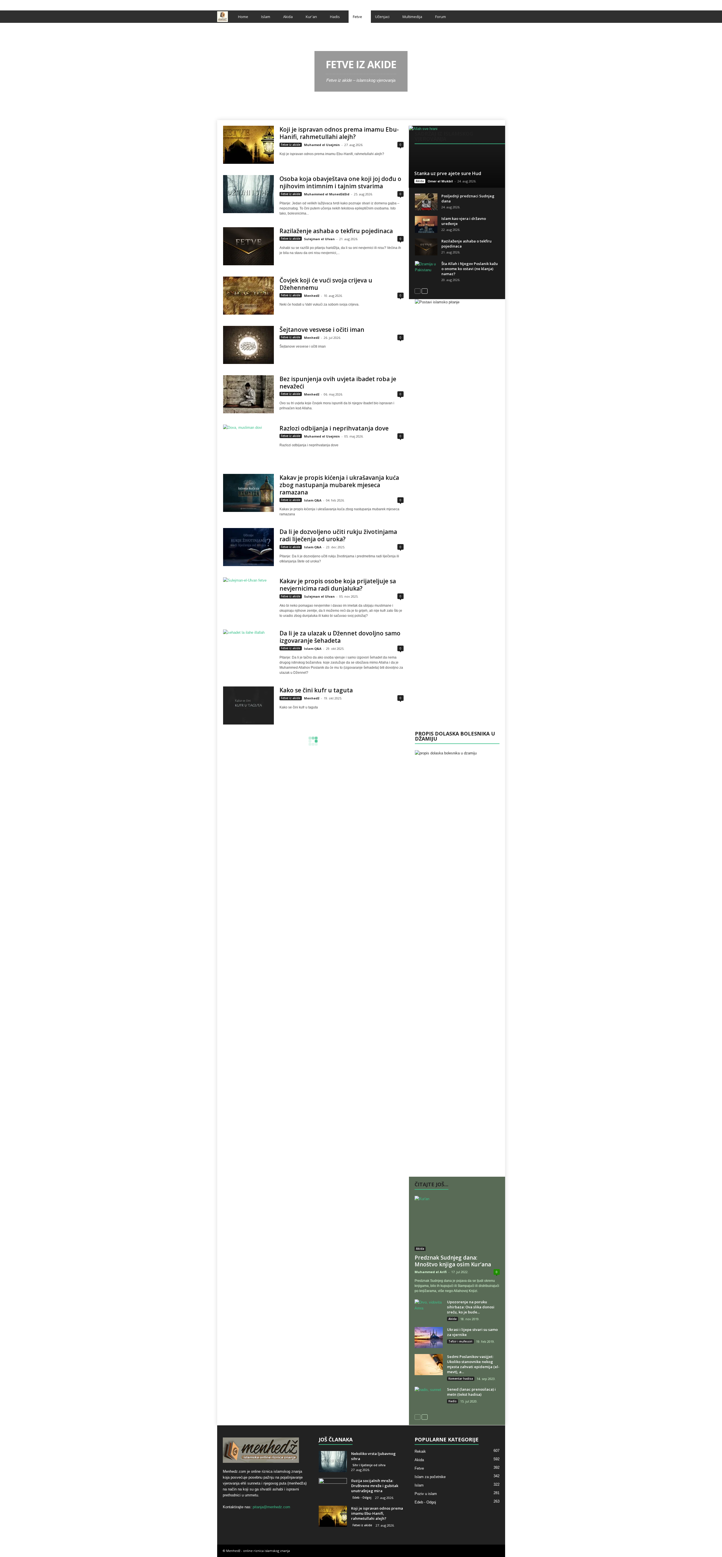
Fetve (357, 16)
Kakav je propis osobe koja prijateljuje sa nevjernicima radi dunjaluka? (337, 584)
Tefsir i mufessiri (460, 1341)
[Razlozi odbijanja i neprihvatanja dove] (248, 444)
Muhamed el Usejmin (322, 145)
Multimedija (412, 16)
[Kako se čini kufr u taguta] (248, 705)
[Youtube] (501, 4)
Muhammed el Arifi (431, 1272)
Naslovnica (230, 30)
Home (243, 16)
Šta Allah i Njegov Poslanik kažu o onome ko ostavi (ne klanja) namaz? (469, 268)
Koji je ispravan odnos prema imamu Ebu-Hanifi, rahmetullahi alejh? (339, 133)
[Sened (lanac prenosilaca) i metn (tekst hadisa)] (429, 1397)
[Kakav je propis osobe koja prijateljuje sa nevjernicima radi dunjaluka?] (248, 596)
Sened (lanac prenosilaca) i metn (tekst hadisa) (471, 1392)
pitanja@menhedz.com (271, 1507)
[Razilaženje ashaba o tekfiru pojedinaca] (248, 246)
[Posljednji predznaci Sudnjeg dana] (426, 201)
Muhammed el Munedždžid (326, 194)
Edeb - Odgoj (362, 1497)
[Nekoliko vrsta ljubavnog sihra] (333, 1461)
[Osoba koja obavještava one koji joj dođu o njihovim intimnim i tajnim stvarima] (248, 194)
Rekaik (420, 1451)
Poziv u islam (426, 1494)
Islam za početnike (430, 1477)
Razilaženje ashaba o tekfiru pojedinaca (336, 231)
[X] (492, 4)
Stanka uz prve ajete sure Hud (447, 173)
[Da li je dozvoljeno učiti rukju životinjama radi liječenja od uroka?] (248, 547)
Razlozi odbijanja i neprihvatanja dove (334, 428)
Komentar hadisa (460, 1379)
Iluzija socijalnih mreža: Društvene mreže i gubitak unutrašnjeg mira (374, 1485)
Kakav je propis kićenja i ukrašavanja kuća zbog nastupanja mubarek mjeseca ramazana (339, 485)
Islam (265, 16)
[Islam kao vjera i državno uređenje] (426, 224)
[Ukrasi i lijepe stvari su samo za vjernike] (429, 1337)
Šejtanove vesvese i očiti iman (321, 330)
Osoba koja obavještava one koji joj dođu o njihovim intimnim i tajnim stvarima (340, 182)
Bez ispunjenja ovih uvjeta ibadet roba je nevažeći (337, 382)
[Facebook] (483, 4)
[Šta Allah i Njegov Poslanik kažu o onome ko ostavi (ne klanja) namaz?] (426, 269)
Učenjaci (382, 16)
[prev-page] (418, 291)
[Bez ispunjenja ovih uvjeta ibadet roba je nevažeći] (248, 394)
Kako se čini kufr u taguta (316, 690)
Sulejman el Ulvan (319, 239)
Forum (440, 16)
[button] (496, 16)
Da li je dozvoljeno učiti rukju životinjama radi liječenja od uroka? (338, 535)
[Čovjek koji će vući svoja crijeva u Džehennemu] (248, 296)
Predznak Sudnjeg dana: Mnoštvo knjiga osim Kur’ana (453, 1261)
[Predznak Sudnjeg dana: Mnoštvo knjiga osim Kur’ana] (457, 1223)
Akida (288, 16)
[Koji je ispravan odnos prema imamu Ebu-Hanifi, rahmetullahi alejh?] (248, 145)
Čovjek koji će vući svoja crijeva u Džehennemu (325, 283)
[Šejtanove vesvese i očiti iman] (248, 345)
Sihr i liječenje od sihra (369, 1465)
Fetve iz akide (290, 145)
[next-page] (425, 291)
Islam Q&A (313, 500)
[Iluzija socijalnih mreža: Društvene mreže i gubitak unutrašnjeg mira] (333, 1488)
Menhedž (311, 295)
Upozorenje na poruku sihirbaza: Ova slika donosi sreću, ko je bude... (470, 1307)
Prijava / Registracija (236, 4)
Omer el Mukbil (440, 181)
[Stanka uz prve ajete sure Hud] (457, 157)
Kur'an (311, 16)
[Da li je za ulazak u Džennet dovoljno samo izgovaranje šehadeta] (248, 649)
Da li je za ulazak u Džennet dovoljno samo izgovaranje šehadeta (339, 636)
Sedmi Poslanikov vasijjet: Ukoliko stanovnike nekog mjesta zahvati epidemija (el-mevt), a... (473, 1364)
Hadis (335, 16)
